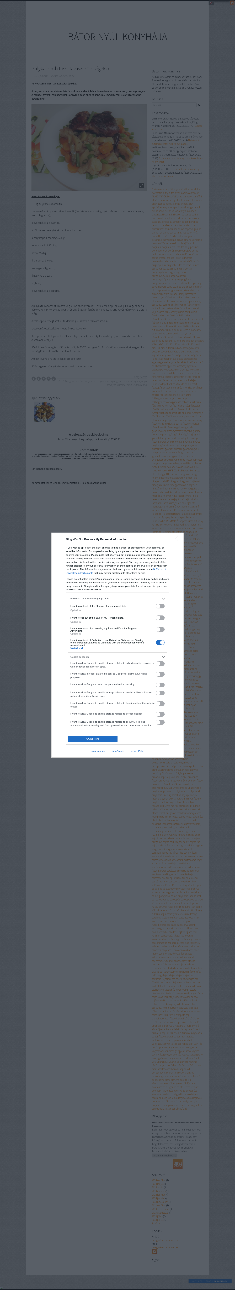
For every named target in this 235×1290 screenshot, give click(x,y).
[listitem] (117, 598)
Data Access (117, 751)
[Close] (177, 539)
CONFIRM (92, 739)
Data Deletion (98, 751)
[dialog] (117, 645)
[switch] (160, 606)
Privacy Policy (137, 751)
